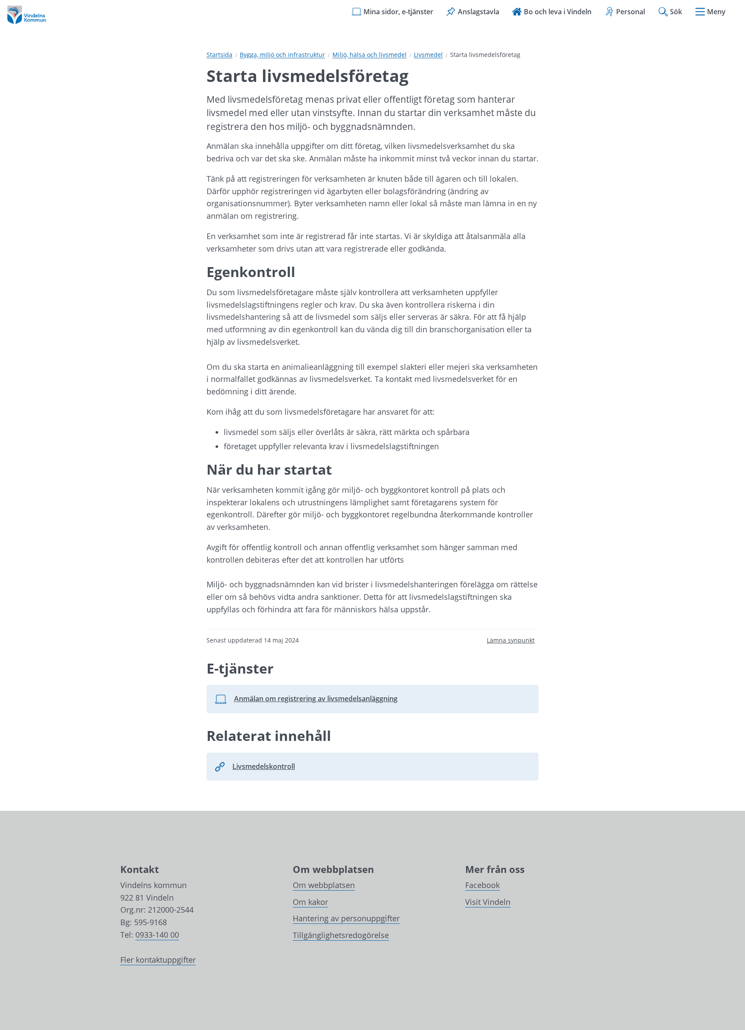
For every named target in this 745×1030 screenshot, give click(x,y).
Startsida (219, 55)
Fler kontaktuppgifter (158, 959)
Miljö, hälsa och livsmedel (369, 55)
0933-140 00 (157, 934)
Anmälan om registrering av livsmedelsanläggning (306, 701)
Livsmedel (428, 55)
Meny (716, 11)
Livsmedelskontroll (263, 766)
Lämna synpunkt (511, 640)
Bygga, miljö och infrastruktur (282, 55)
